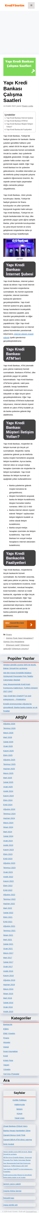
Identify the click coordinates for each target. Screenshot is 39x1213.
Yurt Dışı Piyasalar (11, 1074)
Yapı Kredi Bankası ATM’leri (17, 121)
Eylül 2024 (7, 805)
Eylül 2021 (7, 922)
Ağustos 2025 (9, 760)
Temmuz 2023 (9, 868)
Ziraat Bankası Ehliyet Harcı (15, 1126)
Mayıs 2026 (8, 733)
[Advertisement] (19, 31)
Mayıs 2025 (8, 773)
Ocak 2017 (8, 967)
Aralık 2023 (8, 845)
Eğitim (6, 1029)
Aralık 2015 (8, 1011)
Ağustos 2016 (9, 980)
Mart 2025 (7, 778)
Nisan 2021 (8, 935)
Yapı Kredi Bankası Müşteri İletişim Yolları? (19, 125)
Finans (9, 634)
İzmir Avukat (8, 1144)
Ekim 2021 (7, 917)
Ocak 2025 (8, 787)
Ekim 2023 (7, 854)
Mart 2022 (7, 908)
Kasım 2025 (8, 751)
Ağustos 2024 (9, 809)
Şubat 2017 (8, 962)
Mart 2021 (7, 940)
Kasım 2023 (8, 850)
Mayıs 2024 (8, 823)
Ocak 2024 (8, 841)
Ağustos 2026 (9, 724)
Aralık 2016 (8, 971)
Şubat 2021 (8, 944)
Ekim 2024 (7, 800)
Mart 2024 (7, 832)
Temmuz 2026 (9, 728)
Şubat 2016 (8, 1003)
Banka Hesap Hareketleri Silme (16, 1131)
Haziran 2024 (9, 818)
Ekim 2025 (7, 755)
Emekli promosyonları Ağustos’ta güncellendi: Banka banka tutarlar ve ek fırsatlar (20, 707)
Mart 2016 (7, 998)
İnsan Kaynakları (10, 1051)
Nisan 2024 (8, 827)
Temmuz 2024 (9, 814)
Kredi (5, 1056)
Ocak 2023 (8, 872)
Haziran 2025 (9, 769)
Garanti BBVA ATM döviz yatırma (17, 1140)
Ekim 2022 (7, 886)
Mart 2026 (7, 737)
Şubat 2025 (8, 782)
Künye (19, 1114)
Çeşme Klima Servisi (12, 1191)
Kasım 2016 (8, 976)
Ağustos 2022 (9, 895)
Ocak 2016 (8, 1007)
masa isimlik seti (10, 1205)
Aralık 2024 (8, 791)
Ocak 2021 (8, 949)
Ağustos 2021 (9, 926)
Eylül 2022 (7, 890)
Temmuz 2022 (9, 899)
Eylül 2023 (7, 859)
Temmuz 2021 (9, 931)
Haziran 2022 (9, 904)
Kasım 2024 (8, 796)
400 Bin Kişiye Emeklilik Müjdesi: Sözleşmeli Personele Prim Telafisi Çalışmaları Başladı (18, 676)
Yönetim (6, 1069)
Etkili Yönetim (9, 1033)
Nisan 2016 (8, 994)
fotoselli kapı (8, 1198)
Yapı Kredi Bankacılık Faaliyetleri (19, 129)
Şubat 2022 (8, 913)
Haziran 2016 (9, 985)
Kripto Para (8, 1060)
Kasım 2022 (8, 881)
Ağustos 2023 (9, 863)
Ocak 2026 (8, 746)
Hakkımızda (19, 1104)
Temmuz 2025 (9, 764)
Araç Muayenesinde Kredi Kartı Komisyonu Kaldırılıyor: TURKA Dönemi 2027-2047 (20, 687)
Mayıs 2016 (8, 989)
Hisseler (6, 1042)
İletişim (19, 1109)
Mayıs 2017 (8, 953)
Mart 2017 (7, 958)
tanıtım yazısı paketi (12, 1184)
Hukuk (6, 1047)
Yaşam (6, 1065)
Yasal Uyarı (19, 1118)
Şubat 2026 (8, 742)
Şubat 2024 (8, 836)
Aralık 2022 (8, 877)
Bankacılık (7, 1024)
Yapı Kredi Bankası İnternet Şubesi (19, 118)
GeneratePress (31, 1211)
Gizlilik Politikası (20, 1100)
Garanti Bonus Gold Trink (14, 1135)
